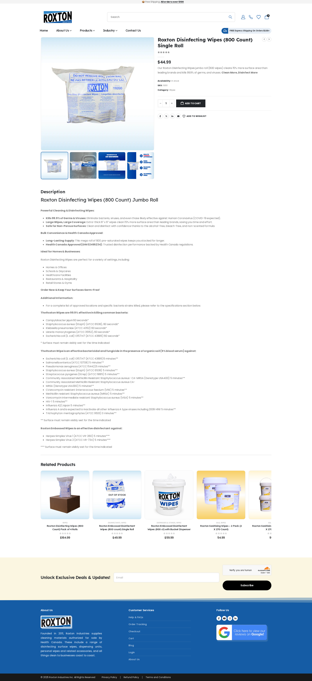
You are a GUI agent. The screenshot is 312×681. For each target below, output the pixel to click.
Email (178, 116)
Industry (109, 30)
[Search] (230, 17)
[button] (45, 93)
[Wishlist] (258, 17)
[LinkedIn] (235, 618)
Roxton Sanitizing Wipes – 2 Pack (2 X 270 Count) (221, 527)
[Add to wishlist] (57, 495)
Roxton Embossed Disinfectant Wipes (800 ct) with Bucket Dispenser (169, 527)
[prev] (264, 39)
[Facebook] (218, 618)
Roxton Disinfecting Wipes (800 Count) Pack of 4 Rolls (65, 527)
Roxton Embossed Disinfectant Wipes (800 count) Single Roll (117, 527)
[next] (269, 39)
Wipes (172, 90)
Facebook (160, 116)
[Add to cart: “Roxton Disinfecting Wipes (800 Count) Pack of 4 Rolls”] (65, 495)
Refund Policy (131, 677)
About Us (62, 30)
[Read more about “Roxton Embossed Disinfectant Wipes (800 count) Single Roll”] (117, 495)
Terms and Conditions (158, 677)
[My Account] (243, 17)
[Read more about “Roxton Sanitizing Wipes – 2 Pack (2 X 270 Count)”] (221, 495)
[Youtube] (224, 618)
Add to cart (193, 103)
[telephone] (251, 17)
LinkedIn (172, 116)
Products (86, 30)
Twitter (166, 116)
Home (44, 30)
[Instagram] (230, 618)
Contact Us (133, 30)
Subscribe (247, 585)
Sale (218, 523)
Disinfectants (114, 523)
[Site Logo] (57, 17)
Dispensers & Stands (166, 523)
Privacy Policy (109, 677)
